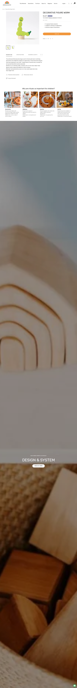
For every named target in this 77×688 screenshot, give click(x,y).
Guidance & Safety (32, 54)
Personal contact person (13, 74)
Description (9, 54)
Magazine (50, 3)
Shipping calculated (52, 17)
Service (55, 3)
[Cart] (74, 3)
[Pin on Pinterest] (48, 38)
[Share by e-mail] (52, 38)
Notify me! (57, 33)
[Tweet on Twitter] (50, 38)
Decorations (30, 3)
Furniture (37, 3)
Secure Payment (12, 78)
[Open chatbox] (74, 685)
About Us (44, 3)
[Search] (68, 3)
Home (3, 9)
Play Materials (23, 3)
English (63, 3)
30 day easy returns (28, 74)
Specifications (20, 54)
